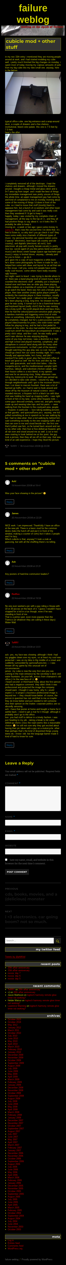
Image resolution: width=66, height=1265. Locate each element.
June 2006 (13, 1169)
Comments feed (15, 1246)
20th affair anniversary (19, 967)
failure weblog (11, 1259)
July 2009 (12, 1068)
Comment (12, 783)
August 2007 (14, 1131)
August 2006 (14, 1164)
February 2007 (15, 1147)
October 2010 (14, 1033)
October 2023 (14, 1019)
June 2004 (13, 1224)
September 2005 (16, 1194)
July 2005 (12, 1199)
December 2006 (15, 1153)
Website (11, 845)
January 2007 (14, 1150)
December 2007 (15, 1120)
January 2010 (14, 1052)
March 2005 (13, 1207)
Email (10, 831)
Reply (9, 502)
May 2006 (12, 1172)
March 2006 (13, 1177)
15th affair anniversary (19, 970)
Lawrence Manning (17, 1006)
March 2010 (13, 1046)
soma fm (9, 229)
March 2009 (13, 1079)
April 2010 (13, 1044)
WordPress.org (15, 1248)
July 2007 (12, 1134)
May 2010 (12, 1041)
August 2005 (14, 1196)
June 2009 (13, 1071)
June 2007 (13, 1136)
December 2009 (15, 1055)
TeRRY (13, 446)
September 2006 (16, 1161)
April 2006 (13, 1175)
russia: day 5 (14, 978)
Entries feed (14, 1243)
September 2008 (16, 1096)
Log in (11, 1240)
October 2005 (14, 1191)
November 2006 (15, 1156)
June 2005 (13, 1202)
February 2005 (15, 1210)
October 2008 (14, 1093)
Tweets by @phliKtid (15, 956)
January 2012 (14, 1027)
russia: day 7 (14, 973)
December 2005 (15, 1185)
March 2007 (13, 1145)
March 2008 (13, 1112)
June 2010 (13, 1038)
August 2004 (14, 1218)
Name (10, 816)
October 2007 (14, 1126)
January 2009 (14, 1085)
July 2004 (12, 1221)
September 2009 (16, 1063)
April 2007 (13, 1142)
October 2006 (14, 1158)
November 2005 (15, 1188)
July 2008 (12, 1101)
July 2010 (12, 1035)
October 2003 (14, 1229)
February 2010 (15, 1049)
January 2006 (14, 1183)
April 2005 (13, 1205)
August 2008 (14, 1098)
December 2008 (15, 1087)
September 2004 (16, 1215)
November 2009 (15, 1057)
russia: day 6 (14, 976)
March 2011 (13, 1030)
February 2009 (15, 1082)
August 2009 (14, 1065)
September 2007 (16, 1128)
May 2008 (12, 1106)
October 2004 (14, 1213)
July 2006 (12, 1167)
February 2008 (15, 1115)
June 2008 (13, 1104)
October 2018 (14, 1022)
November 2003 (15, 1226)
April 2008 (13, 1109)
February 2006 (15, 1180)
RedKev (16, 594)
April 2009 (13, 1076)
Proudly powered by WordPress (37, 1259)
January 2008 (14, 1117)
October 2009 (14, 1060)
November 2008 (15, 1090)
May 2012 (12, 1025)
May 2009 (12, 1074)
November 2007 (15, 1123)
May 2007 (12, 1139)
